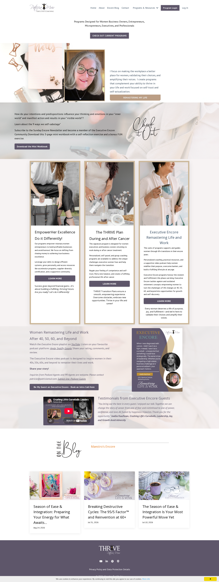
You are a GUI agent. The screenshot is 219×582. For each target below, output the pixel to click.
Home (93, 7)
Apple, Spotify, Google (61, 348)
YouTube (75, 344)
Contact (125, 7)
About (102, 7)
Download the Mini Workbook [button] (32, 146)
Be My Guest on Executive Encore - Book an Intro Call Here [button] (64, 387)
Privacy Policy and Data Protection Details (109, 569)
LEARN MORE (55, 278)
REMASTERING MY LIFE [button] (135, 97)
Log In (185, 7)
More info (146, 579)
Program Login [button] (170, 8)
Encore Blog (113, 7)
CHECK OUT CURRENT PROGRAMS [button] (109, 35)
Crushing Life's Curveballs (143, 416)
